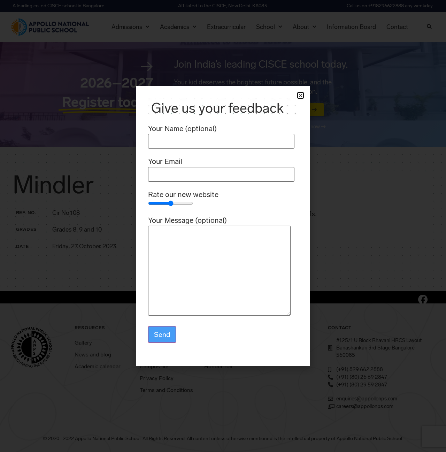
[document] (223, 226)
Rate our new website (183, 195)
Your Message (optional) (187, 221)
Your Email (165, 162)
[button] (300, 95)
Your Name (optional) (182, 129)
